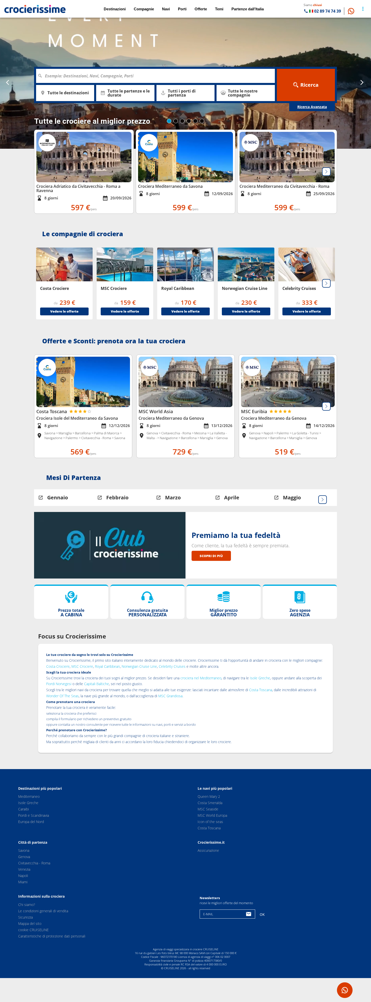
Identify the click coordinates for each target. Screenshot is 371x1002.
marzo (173, 497)
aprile (231, 497)
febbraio (117, 497)
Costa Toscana (260, 689)
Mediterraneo (29, 796)
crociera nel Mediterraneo (200, 678)
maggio (292, 497)
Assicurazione (208, 850)
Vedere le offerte (64, 311)
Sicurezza (25, 917)
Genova (24, 856)
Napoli (23, 875)
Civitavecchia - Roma (34, 863)
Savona (23, 850)
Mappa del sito (29, 923)
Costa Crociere (58, 666)
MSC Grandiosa (170, 695)
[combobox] (157, 76)
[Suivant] (326, 171)
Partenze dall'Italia (247, 9)
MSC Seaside (208, 809)
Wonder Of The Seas (62, 695)
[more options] (363, 9)
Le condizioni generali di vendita (43, 910)
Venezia (24, 869)
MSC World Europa (212, 815)
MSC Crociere (82, 666)
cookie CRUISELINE (33, 929)
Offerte (201, 9)
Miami (23, 881)
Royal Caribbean (107, 666)
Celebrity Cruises (172, 666)
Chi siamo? (26, 904)
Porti (182, 9)
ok (262, 914)
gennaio (57, 497)
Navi (166, 9)
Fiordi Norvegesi (58, 683)
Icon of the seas (210, 821)
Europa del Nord (31, 821)
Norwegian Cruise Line (139, 666)
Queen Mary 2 (209, 796)
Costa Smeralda (210, 802)
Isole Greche (260, 678)
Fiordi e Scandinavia (33, 815)
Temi (219, 9)
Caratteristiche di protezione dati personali (51, 935)
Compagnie (144, 9)
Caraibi (23, 809)
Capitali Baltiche (96, 683)
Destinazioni (115, 9)
